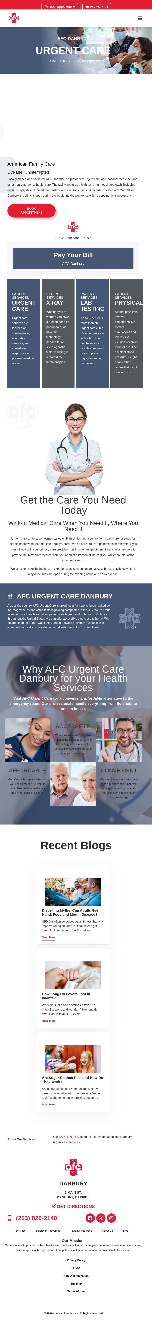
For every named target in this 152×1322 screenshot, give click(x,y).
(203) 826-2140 (84, 61)
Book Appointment (61, 7)
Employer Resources (48, 1230)
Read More (48, 937)
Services (21, 1230)
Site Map (76, 1283)
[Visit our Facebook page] (90, 1218)
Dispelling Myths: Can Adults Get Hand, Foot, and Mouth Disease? (70, 912)
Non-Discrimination (76, 1275)
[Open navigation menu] (140, 18)
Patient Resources (81, 1230)
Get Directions (76, 1206)
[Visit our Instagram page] (111, 1218)
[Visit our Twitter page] (100, 1218)
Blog (125, 1230)
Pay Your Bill (98, 7)
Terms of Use (76, 1291)
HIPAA (76, 1268)
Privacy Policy (76, 1260)
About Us (107, 1230)
